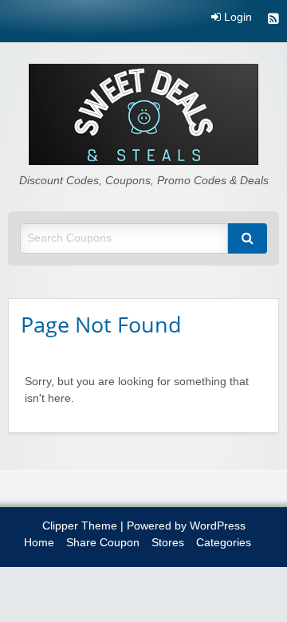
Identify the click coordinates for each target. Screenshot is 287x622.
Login (236, 17)
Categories (223, 543)
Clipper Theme (79, 526)
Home (39, 543)
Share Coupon (103, 543)
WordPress (218, 526)
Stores (167, 543)
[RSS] (273, 20)
